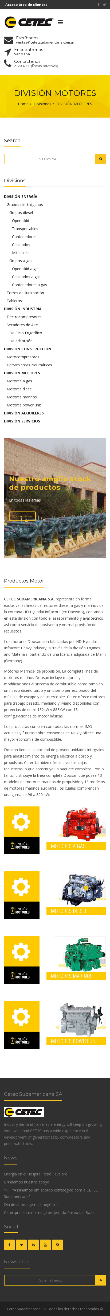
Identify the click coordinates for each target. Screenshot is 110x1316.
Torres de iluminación (25, 292)
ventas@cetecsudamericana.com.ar (45, 42)
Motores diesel (20, 388)
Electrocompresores (24, 316)
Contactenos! (22, 516)
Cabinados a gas (26, 276)
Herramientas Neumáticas (29, 364)
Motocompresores (23, 356)
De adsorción (21, 340)
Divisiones (42, 103)
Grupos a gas (20, 260)
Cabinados (21, 244)
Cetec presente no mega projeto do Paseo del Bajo (49, 1212)
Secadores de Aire (22, 324)
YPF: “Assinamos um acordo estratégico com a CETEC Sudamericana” (51, 1193)
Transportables (25, 228)
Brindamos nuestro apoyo (26, 1182)
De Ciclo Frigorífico (25, 332)
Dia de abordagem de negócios (31, 1204)
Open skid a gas (26, 268)
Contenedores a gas (29, 284)
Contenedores (24, 236)
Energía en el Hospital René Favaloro (36, 1174)
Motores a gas (19, 380)
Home (23, 103)
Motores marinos (22, 396)
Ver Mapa (22, 54)
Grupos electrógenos (25, 204)
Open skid (20, 220)
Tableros (14, 300)
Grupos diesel (21, 212)
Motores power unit (24, 404)
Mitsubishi (20, 252)
